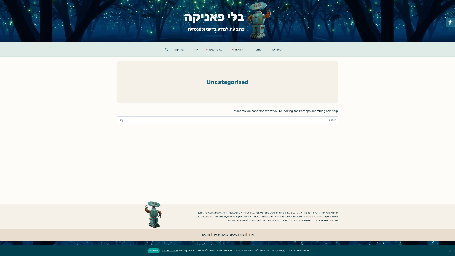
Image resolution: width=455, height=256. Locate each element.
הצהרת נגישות (238, 234)
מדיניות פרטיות (220, 234)
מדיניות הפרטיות (170, 250)
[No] (450, 250)
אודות (194, 49)
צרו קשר (178, 49)
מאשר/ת (153, 250)
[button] (450, 22)
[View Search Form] (166, 49)
